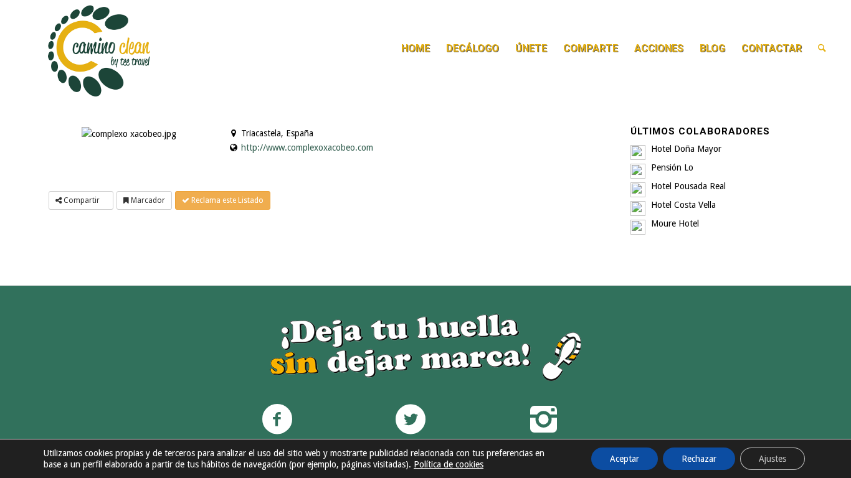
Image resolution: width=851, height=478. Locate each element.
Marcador (147, 200)
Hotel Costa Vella (683, 205)
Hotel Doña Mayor (686, 149)
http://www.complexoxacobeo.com (307, 147)
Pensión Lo (672, 167)
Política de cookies (448, 464)
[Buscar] (822, 48)
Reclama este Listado (226, 200)
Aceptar (624, 459)
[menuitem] (415, 48)
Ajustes (772, 459)
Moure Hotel (675, 223)
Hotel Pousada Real (688, 186)
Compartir (82, 200)
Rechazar (699, 459)
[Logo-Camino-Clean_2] (99, 48)
